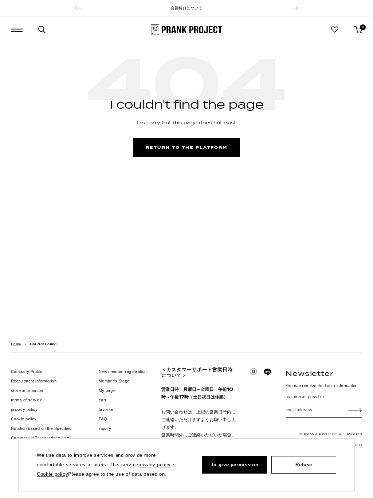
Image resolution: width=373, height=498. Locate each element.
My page (107, 390)
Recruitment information (33, 381)
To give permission (235, 464)
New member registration (123, 371)
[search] (42, 29)
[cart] (358, 29)
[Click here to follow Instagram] (253, 371)
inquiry (105, 428)
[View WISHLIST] (334, 29)
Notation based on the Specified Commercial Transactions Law (41, 433)
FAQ (103, 419)
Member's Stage (114, 381)
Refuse (303, 464)
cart (102, 400)
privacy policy (24, 409)
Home (16, 344)
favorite (106, 409)
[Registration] (355, 410)
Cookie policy (24, 419)
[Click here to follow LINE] (267, 372)
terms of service (26, 400)
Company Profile (27, 371)
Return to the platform (186, 147)
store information (27, 390)
